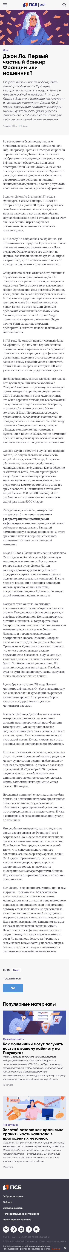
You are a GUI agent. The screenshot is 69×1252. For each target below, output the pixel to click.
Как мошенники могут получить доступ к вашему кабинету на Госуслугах (33, 1048)
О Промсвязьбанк (13, 1196)
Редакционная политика (17, 1219)
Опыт (6, 50)
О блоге (7, 1202)
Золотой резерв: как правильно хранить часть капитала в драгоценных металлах (33, 1134)
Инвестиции (10, 1124)
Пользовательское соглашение (21, 1213)
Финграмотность (13, 1039)
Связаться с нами (13, 1207)
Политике (55, 1249)
